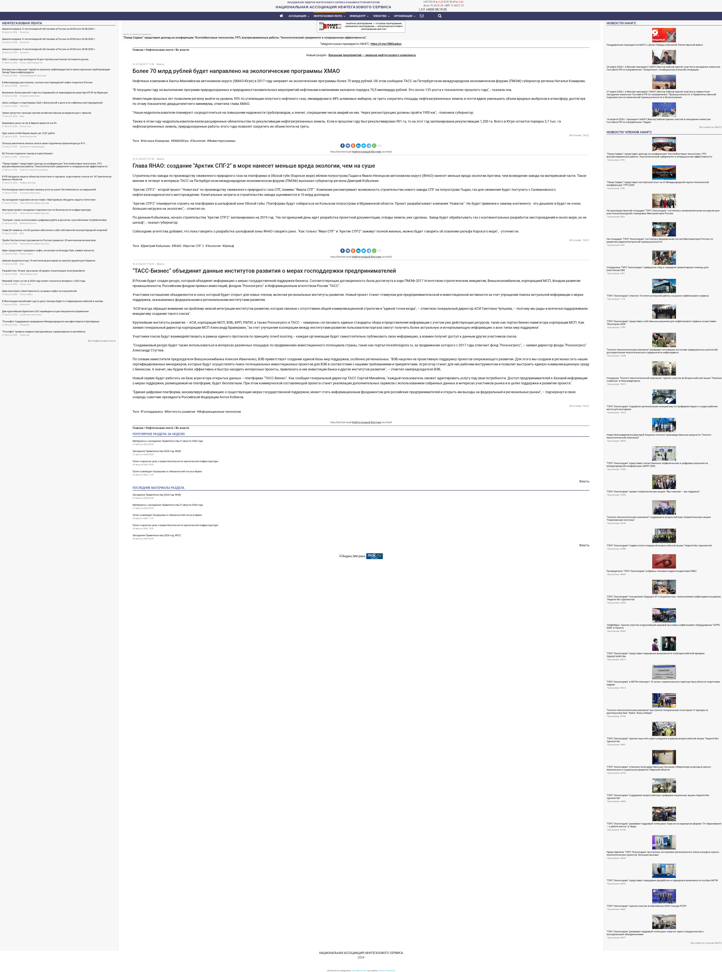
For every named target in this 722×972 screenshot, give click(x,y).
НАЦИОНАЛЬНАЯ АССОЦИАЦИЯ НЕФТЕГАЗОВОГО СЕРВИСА (361, 953)
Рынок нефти (26, 254)
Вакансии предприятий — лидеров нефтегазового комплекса (372, 55)
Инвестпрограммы (222, 141)
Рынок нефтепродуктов (31, 62)
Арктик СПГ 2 (194, 246)
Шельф (229, 246)
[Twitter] (363, 145)
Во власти (182, 49)
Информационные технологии (220, 411)
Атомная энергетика (29, 96)
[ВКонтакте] (348, 145)
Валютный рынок (28, 136)
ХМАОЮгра (181, 141)
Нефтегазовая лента (159, 49)
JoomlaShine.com (359, 971)
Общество (25, 325)
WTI (447, 5)
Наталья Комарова (155, 141)
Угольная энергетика (30, 193)
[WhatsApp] (374, 145)
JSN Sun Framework (386, 971)
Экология (24, 32)
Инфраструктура (28, 183)
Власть (160, 64)
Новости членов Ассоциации (34, 170)
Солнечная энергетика (31, 314)
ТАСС (586, 135)
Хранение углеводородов (32, 146)
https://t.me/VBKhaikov (386, 44)
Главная (138, 49)
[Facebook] (342, 145)
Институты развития (180, 411)
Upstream (24, 86)
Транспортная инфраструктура (34, 203)
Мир (22, 116)
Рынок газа (25, 126)
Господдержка (152, 411)
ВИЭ (22, 233)
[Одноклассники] (353, 145)
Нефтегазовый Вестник (366, 151)
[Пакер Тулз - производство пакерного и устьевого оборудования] (361, 26)
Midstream (25, 157)
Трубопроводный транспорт (33, 75)
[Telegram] (369, 145)
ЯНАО (177, 246)
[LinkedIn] (358, 145)
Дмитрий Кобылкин (156, 246)
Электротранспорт (28, 274)
